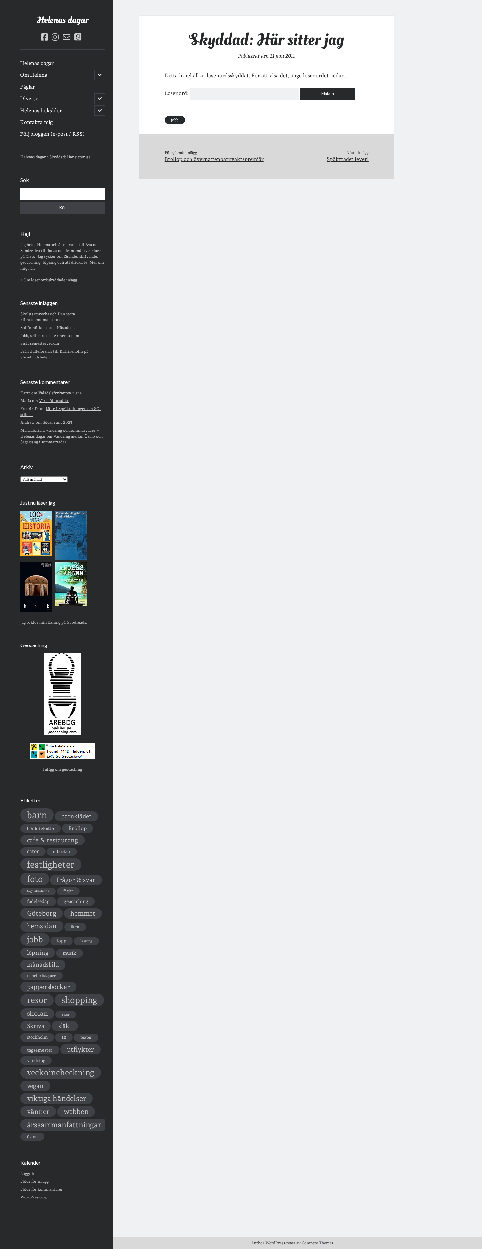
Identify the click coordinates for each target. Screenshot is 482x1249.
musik (69, 953)
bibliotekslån (40, 828)
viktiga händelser (56, 1098)
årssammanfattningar (64, 1124)
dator (33, 851)
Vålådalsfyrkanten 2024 (60, 393)
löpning (38, 952)
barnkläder (76, 816)
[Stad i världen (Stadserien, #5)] (71, 559)
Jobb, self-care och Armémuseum (49, 335)
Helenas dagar (62, 20)
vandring (36, 1060)
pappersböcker (48, 986)
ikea (75, 926)
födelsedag (38, 901)
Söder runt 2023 (57, 422)
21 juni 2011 (282, 56)
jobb (35, 939)
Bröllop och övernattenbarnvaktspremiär (214, 159)
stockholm (37, 1037)
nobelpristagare (41, 975)
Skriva (35, 1025)
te (64, 1037)
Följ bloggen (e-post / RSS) (52, 134)
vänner (38, 1111)
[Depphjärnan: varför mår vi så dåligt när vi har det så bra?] (71, 605)
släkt (64, 1025)
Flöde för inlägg (34, 1181)
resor (37, 1000)
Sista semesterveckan (39, 343)
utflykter (80, 1049)
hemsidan (42, 926)
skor (66, 1015)
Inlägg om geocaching (62, 769)
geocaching (76, 901)
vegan (35, 1085)
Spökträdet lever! (348, 159)
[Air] (36, 610)
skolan (37, 1013)
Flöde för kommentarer (41, 1189)
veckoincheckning (60, 1072)
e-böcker (61, 851)
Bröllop (78, 828)
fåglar (68, 891)
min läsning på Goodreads (62, 622)
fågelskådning (38, 891)
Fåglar (27, 87)
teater (86, 1037)
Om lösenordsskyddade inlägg (50, 280)
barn (37, 815)
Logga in (27, 1173)
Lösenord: (177, 93)
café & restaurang (52, 840)
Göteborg (41, 913)
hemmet (82, 913)
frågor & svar (76, 880)
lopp (61, 940)
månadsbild (43, 964)
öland (32, 1136)
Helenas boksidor (41, 110)
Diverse (29, 98)
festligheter (51, 864)
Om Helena (33, 75)
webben (76, 1111)
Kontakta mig (36, 122)
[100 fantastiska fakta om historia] (36, 554)
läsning (86, 941)
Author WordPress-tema (273, 1243)
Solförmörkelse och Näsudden (47, 327)
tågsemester (40, 1050)
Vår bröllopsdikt (54, 401)
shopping (79, 1000)
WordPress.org (33, 1197)
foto (35, 879)
